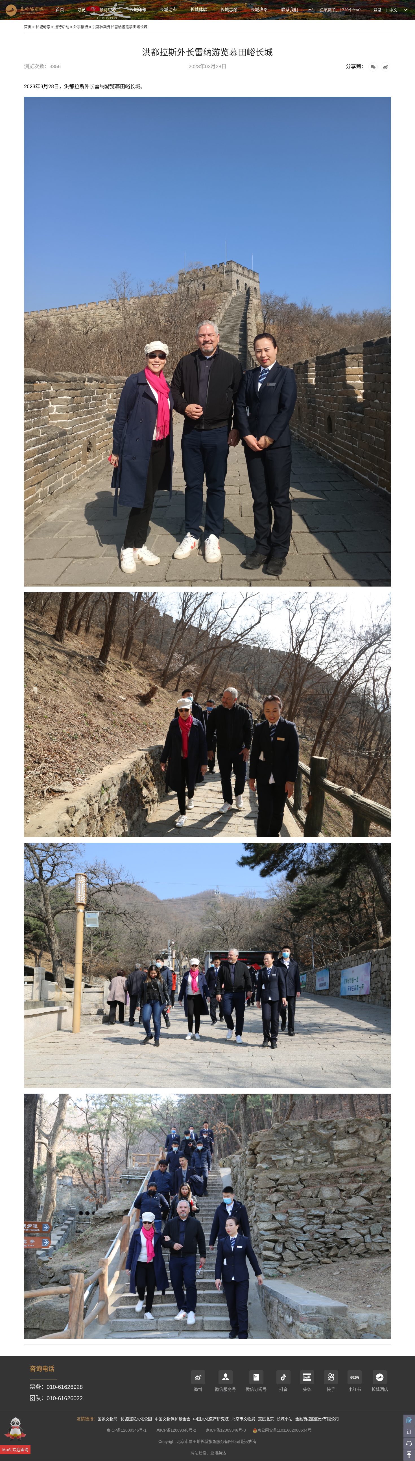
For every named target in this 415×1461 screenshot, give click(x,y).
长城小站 (284, 1419)
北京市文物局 (243, 1419)
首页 (60, 9)
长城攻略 (259, 9)
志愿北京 (266, 1419)
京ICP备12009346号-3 (226, 1430)
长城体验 (198, 9)
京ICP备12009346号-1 (126, 1430)
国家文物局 (107, 1419)
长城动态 (168, 9)
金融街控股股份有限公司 (317, 1419)
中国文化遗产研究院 (211, 1419)
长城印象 (138, 9)
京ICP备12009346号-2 (176, 1430)
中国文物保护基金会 (172, 1419)
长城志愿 (228, 9)
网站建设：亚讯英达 (208, 1453)
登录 (377, 10)
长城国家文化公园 (136, 1419)
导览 (81, 9)
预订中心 (107, 9)
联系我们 (289, 9)
